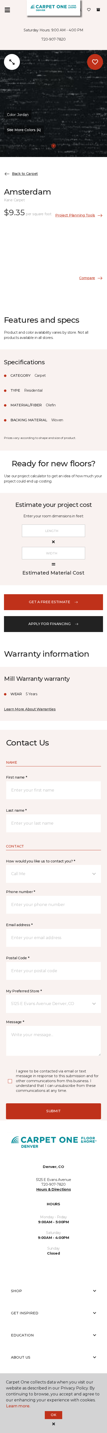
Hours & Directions (53, 1189)
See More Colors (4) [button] (24, 130)
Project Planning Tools (75, 215)
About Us (20, 1357)
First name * (16, 777)
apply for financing (49, 624)
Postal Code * (17, 958)
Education (22, 1335)
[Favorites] (89, 9)
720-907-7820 (53, 39)
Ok (53, 1415)
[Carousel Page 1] (53, 146)
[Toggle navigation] (7, 10)
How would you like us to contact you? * (40, 861)
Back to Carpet (25, 173)
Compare (87, 278)
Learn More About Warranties (29, 709)
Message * (15, 1022)
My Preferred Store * (24, 991)
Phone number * (20, 892)
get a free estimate (49, 602)
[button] (53, 874)
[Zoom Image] (12, 62)
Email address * (19, 925)
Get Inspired (24, 1313)
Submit (53, 1111)
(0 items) (98, 9)
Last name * (16, 810)
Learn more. (18, 1406)
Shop (16, 1291)
